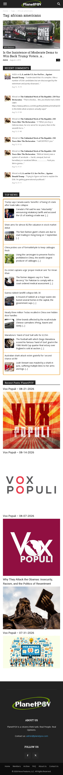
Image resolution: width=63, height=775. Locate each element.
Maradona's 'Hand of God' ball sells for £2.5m (26, 335)
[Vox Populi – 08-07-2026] (31, 575)
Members (17, 766)
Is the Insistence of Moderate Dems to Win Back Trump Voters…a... (30, 54)
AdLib (5, 60)
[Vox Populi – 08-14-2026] (31, 511)
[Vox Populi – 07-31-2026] (31, 667)
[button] (5, 4)
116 (58, 60)
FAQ (34, 766)
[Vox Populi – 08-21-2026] (31, 448)
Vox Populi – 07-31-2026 (18, 633)
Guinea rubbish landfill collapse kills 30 (23, 292)
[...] (46, 215)
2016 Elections (9, 47)
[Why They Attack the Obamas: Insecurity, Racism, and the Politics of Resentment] (31, 628)
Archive (26, 766)
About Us (42, 766)
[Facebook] (27, 755)
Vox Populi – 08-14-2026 (18, 452)
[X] (35, 755)
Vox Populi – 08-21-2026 (18, 389)
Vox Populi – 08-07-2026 (18, 516)
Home (5, 11)
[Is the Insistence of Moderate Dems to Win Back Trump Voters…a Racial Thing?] (31, 34)
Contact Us (53, 766)
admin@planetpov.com (37, 736)
